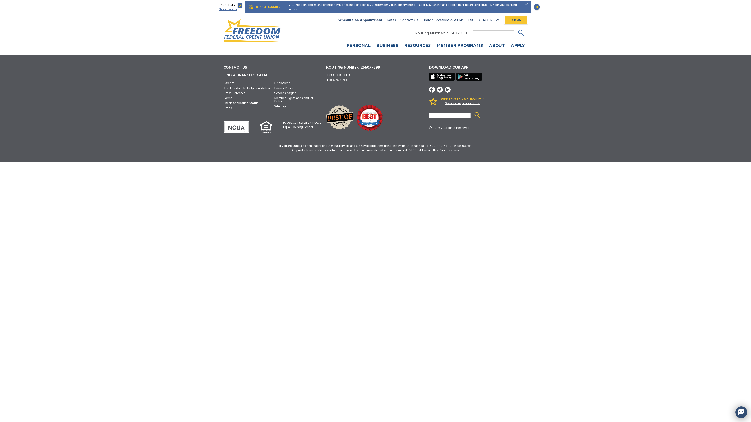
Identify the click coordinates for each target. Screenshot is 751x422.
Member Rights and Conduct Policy (293, 100)
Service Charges (285, 93)
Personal (359, 45)
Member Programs (460, 45)
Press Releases (234, 93)
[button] (741, 412)
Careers (229, 83)
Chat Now (489, 20)
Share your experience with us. (462, 103)
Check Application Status (241, 103)
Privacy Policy (283, 88)
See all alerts (228, 9)
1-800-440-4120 (338, 75)
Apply (518, 45)
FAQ (471, 20)
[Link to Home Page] (252, 31)
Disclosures (282, 83)
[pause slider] (537, 7)
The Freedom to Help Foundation (247, 88)
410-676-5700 (337, 80)
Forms (228, 98)
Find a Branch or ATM (245, 75)
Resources (417, 45)
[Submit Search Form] (521, 33)
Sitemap (280, 106)
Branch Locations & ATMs (443, 20)
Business (387, 45)
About (497, 45)
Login (515, 20)
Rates (391, 20)
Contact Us (409, 20)
